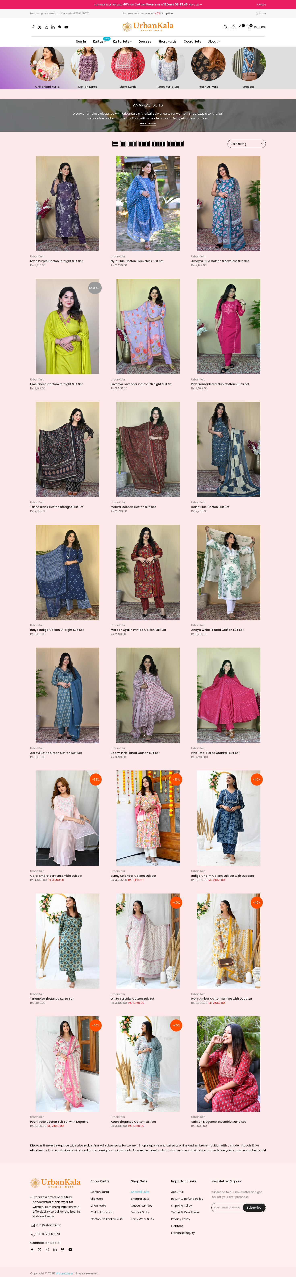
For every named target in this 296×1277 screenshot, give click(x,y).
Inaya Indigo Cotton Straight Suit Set (57, 630)
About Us (177, 1192)
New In (81, 41)
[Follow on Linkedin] (53, 27)
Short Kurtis (167, 41)
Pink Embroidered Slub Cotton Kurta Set (220, 384)
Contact (177, 1226)
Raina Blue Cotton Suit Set (210, 507)
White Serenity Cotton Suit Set (132, 999)
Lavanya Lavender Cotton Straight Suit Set (142, 384)
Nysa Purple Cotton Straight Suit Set (56, 261)
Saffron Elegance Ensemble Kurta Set (218, 1122)
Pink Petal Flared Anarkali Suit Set (215, 753)
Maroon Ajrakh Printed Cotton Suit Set (138, 630)
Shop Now (167, 13)
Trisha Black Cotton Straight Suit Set (56, 507)
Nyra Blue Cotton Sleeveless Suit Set (137, 261)
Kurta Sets (121, 41)
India (262, 13)
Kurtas (101, 41)
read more (148, 123)
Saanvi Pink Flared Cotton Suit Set (135, 753)
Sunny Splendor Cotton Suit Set (133, 876)
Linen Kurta (98, 1206)
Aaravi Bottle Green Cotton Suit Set (56, 753)
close (35, 4)
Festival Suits (140, 1212)
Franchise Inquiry (183, 1233)
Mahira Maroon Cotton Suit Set (133, 507)
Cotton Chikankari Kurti (107, 1219)
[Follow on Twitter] (39, 27)
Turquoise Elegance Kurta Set (51, 999)
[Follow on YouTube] (66, 27)
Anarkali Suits (140, 1192)
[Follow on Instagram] (46, 27)
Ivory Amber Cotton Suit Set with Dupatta (221, 999)
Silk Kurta (97, 1199)
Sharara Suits (140, 1199)
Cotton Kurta (100, 1192)
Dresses (145, 41)
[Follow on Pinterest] (59, 27)
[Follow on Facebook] (33, 27)
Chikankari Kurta (102, 1212)
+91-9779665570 (78, 13)
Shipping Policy (181, 1206)
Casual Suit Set (141, 1206)
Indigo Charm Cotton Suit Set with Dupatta (222, 876)
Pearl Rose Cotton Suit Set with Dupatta (59, 1122)
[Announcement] (148, 4)
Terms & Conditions (185, 1212)
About (213, 41)
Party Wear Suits (142, 1219)
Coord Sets (192, 41)
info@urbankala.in (47, 13)
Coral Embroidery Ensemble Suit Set (56, 876)
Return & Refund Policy (187, 1199)
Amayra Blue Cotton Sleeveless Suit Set (220, 261)
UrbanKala (37, 256)
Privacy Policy (180, 1219)
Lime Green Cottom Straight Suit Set (56, 384)
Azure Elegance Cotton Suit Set (133, 1122)
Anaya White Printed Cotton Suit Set (217, 630)
